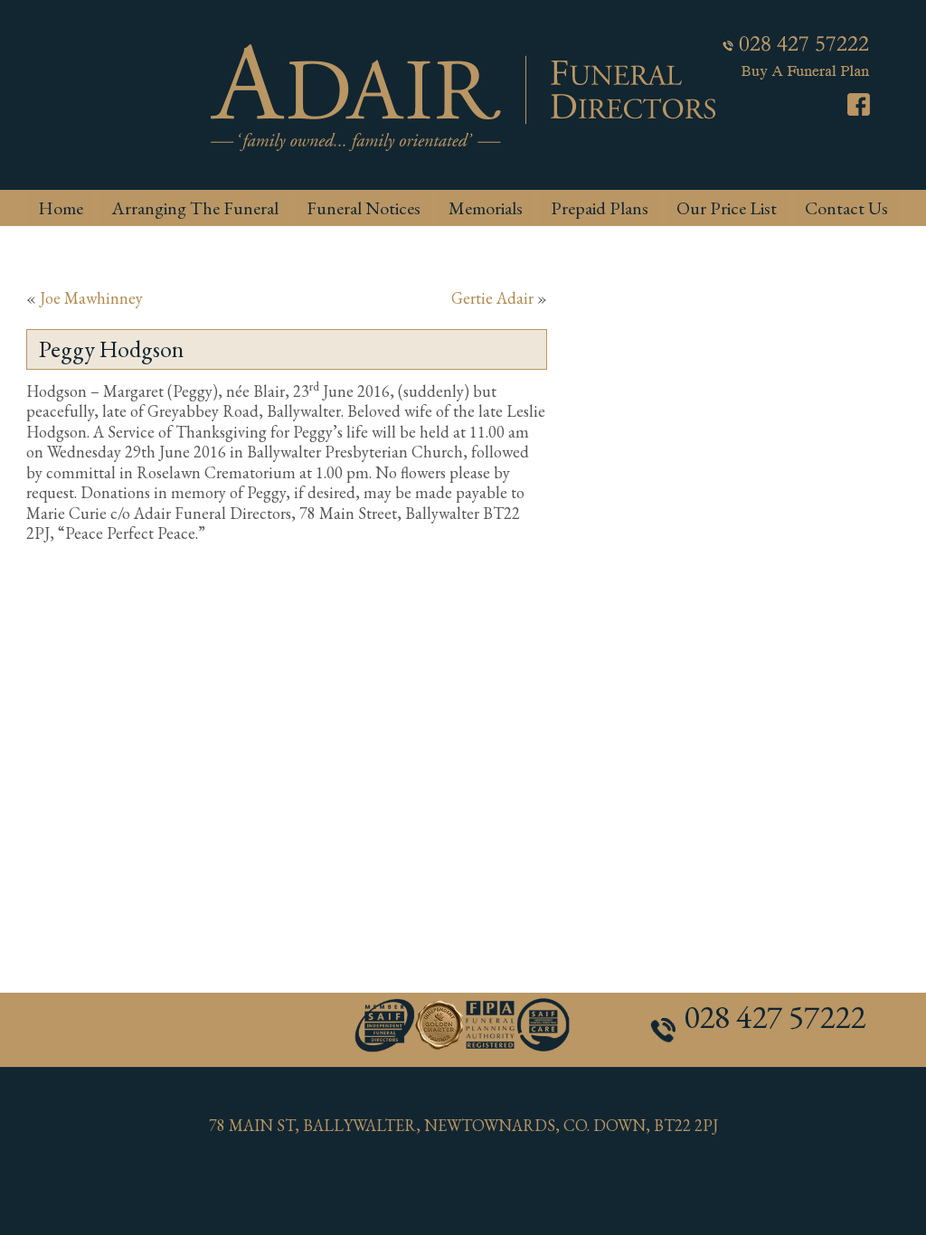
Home (60, 208)
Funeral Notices (363, 208)
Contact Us (846, 208)
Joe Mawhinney (91, 298)
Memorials (486, 208)
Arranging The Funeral (195, 208)
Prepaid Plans (599, 208)
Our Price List (726, 208)
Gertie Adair (492, 298)
